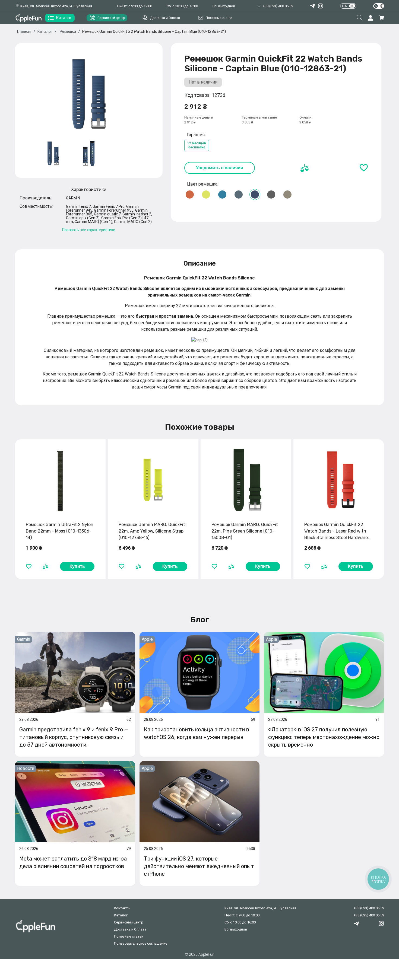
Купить (77, 566)
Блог (199, 620)
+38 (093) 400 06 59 (369, 908)
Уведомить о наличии (219, 167)
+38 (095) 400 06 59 (369, 915)
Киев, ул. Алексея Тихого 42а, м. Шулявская (56, 6)
